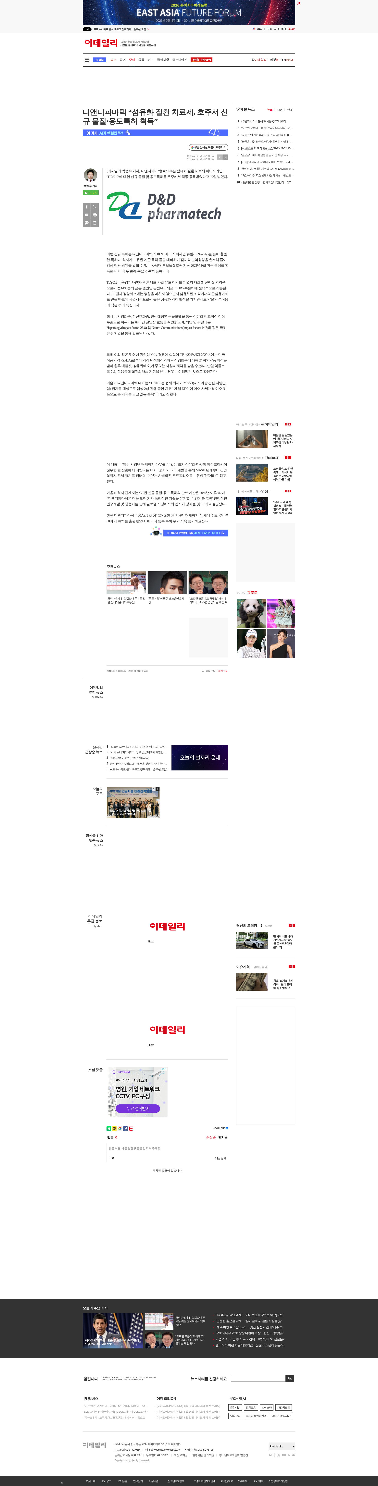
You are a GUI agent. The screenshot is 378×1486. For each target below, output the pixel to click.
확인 (290, 1378)
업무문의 (138, 1481)
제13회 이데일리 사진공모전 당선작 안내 (125, 1378)
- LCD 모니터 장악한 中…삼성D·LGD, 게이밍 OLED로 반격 (115, 1411)
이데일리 (120, 43)
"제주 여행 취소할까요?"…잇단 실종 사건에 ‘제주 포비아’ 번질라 (255, 1327)
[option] (157, 29)
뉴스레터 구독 (208, 671)
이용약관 (153, 1481)
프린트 (95, 215)
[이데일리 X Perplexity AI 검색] (155, 132)
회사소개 (90, 1481)
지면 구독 (222, 671)
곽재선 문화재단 (281, 1415)
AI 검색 (99, 59)
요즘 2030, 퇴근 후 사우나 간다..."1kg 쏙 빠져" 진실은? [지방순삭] (255, 1339)
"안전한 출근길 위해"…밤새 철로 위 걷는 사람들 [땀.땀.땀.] (251, 1321)
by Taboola (97, 697)
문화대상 (235, 1407)
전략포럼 (251, 1407)
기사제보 (258, 1481)
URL (95, 223)
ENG (259, 28)
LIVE (87, 29)
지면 (276, 28)
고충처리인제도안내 (204, 1481)
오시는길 (122, 1481)
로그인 (291, 28)
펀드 (151, 59)
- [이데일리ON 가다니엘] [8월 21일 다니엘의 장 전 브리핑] (188, 1417)
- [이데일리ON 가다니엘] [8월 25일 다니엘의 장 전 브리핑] (188, 1405)
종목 (141, 59)
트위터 (95, 207)
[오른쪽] (157, 789)
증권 (122, 59)
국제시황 (163, 59)
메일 (87, 215)
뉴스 (269, 109)
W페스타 (267, 1407)
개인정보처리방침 (278, 1481)
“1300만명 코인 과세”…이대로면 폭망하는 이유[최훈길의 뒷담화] (255, 1315)
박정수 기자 (90, 186)
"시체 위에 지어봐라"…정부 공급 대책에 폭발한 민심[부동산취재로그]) (148, 752)
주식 (132, 59)
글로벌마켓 (179, 59)
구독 (269, 28)
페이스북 (87, 207)
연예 (289, 109)
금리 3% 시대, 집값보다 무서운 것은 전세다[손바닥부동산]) (141, 763)
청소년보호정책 (176, 1481)
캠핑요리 (235, 1415)
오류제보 (242, 1481)
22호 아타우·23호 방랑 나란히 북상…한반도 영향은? (248, 1333)
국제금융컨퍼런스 (256, 1415)
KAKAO (87, 223)
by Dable (98, 845)
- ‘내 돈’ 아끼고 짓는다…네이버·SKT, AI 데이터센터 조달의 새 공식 (116, 1405)
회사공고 (106, 1481)
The (287, 59)
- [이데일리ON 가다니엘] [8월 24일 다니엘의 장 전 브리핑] (188, 1411)
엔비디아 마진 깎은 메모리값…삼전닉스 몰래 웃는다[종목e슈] (254, 1345)
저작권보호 (227, 1481)
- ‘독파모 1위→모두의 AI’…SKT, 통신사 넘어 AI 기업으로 (114, 1417)
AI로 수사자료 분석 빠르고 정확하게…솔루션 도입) (137, 769)
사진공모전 (283, 1407)
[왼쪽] (154, 789)
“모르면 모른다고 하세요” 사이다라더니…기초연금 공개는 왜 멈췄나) (147, 746)
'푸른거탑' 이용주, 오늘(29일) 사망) (128, 757)
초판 (283, 28)
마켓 (274, 59)
